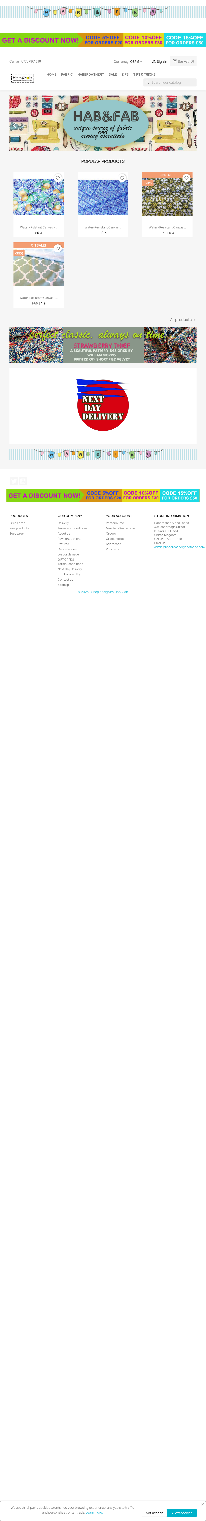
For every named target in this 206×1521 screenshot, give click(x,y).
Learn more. (94, 1512)
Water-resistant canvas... (103, 227)
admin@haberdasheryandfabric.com (179, 547)
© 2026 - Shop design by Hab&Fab (103, 592)
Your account (119, 516)
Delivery (63, 523)
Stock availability (69, 574)
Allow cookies (182, 1513)
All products (183, 320)
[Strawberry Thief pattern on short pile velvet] (103, 345)
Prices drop (17, 523)
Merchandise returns (120, 528)
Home (52, 74)
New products (19, 528)
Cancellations (67, 549)
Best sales (16, 533)
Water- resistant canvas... (167, 227)
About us (64, 533)
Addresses (113, 544)
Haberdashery (90, 74)
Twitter (14, 481)
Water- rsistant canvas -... (38, 227)
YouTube (23, 481)
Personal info (115, 523)
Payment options (69, 539)
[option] (103, 123)
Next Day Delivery (70, 569)
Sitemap (63, 585)
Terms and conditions (73, 528)
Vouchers (112, 549)
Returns (63, 544)
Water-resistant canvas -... (39, 298)
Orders (111, 533)
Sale (113, 74)
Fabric (67, 74)
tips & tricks (144, 74)
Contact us (65, 579)
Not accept (154, 1513)
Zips (125, 74)
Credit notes (115, 539)
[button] (23, 123)
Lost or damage (68, 554)
